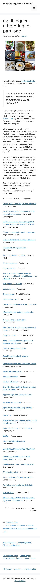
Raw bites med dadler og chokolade (18, 485)
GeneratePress (20, 581)
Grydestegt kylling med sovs (14, 248)
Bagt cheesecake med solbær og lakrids (19, 364)
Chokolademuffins (10, 556)
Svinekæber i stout (11, 299)
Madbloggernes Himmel (18, 3)
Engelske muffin (9, 335)
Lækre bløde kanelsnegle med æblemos (19, 204)
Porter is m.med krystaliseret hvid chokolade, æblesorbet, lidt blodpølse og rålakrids (20, 276)
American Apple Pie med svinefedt (17, 477)
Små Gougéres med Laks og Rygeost (18, 464)
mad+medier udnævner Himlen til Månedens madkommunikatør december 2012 (20, 528)
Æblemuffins (8, 493)
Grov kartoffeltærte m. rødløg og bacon (19, 240)
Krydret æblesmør (10, 382)
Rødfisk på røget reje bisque (14, 348)
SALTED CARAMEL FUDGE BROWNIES (19, 449)
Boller (33, 558)
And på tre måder (10, 377)
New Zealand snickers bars (14, 320)
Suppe (26, 558)
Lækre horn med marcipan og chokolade (19, 304)
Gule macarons (9, 268)
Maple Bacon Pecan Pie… (13, 371)
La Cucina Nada (28, 81)
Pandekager (25, 556)
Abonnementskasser (11, 545)
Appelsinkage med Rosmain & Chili (17, 395)
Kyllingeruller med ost (12, 402)
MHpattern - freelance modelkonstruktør (19, 569)
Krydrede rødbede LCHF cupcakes (17, 428)
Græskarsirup (8, 294)
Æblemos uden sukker (12, 284)
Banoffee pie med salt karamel (15, 356)
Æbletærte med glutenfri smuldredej (18, 312)
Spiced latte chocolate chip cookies (17, 408)
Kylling (19, 558)
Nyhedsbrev (8, 119)
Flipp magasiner (9, 542)
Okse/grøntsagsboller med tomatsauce (19, 232)
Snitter (6, 436)
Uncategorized (12, 522)
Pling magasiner (24, 542)
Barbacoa (7, 415)
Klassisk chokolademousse (14, 441)
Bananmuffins (8, 289)
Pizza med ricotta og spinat (14, 255)
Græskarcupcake (10, 263)
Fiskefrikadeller (9, 558)
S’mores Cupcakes (10, 472)
